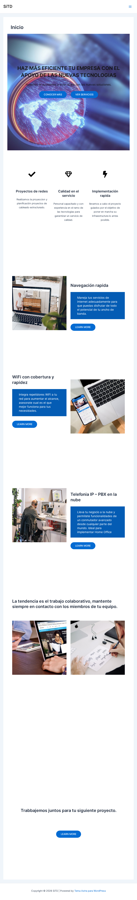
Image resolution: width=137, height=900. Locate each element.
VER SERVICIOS (84, 94)
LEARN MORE (24, 424)
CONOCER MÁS (53, 94)
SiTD (7, 6)
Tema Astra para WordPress (90, 890)
